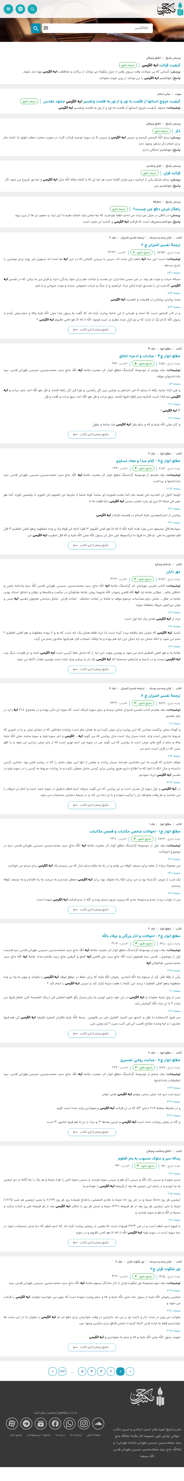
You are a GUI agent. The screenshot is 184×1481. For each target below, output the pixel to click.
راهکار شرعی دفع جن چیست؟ (156, 209)
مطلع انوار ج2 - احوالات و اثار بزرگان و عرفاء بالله (141, 936)
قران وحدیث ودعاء (160, 238)
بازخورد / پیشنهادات (39, 1435)
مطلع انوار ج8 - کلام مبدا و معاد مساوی (148, 461)
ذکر (177, 131)
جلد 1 (152, 824)
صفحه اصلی (94, 1435)
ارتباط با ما (76, 1435)
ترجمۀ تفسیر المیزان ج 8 (160, 696)
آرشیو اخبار (16, 1435)
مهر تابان (173, 572)
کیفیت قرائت (161, 65)
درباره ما (60, 1435)
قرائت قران (172, 173)
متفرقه (157, 202)
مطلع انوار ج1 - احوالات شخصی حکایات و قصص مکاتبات (135, 832)
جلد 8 (151, 454)
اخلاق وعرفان (153, 58)
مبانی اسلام (164, 94)
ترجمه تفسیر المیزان (132, 238)
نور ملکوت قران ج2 (165, 1269)
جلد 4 (151, 349)
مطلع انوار (165, 349)
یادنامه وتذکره (163, 565)
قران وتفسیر (154, 166)
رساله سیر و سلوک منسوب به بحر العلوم (149, 1159)
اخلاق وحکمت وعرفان (158, 1151)
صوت (178, 94)
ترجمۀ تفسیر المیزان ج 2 (160, 245)
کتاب (179, 238)
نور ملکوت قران (135, 1262)
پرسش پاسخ (173, 58)
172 (62, 1371)
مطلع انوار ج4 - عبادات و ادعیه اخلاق (149, 356)
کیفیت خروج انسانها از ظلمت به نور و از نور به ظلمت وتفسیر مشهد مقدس (111, 102)
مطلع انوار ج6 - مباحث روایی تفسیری (150, 1060)
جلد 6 (151, 1053)
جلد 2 (112, 238)
